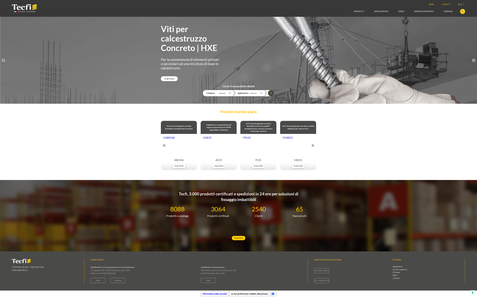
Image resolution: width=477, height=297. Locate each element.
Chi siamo (396, 272)
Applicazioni (381, 11)
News (431, 4)
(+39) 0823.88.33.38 (107, 273)
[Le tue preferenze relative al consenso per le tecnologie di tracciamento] (472, 292)
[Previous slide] (3, 60)
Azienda (448, 11)
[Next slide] (473, 60)
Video (401, 11)
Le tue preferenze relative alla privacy (249, 294)
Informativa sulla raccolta (215, 294)
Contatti (446, 4)
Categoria (210, 93)
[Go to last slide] (164, 145)
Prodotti (359, 11)
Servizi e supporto (424, 11)
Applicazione (243, 93)
